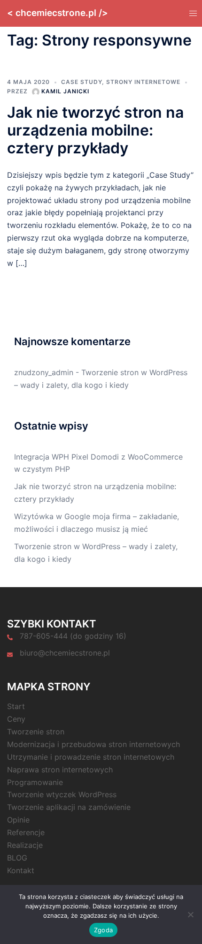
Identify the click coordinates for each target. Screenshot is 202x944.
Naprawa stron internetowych (60, 769)
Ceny (16, 719)
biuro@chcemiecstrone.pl (65, 652)
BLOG (17, 857)
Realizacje (25, 845)
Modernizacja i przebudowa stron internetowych (93, 744)
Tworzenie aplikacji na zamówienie (69, 807)
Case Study (81, 81)
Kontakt (20, 870)
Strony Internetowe (143, 81)
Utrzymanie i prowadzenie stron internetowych (90, 757)
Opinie (18, 819)
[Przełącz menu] (192, 13)
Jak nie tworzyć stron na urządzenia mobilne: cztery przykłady (95, 130)
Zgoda (103, 930)
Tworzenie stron (35, 731)
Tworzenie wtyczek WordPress (62, 794)
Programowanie (35, 782)
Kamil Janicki (65, 91)
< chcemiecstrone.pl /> (57, 13)
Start (16, 706)
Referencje (26, 832)
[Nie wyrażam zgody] (190, 914)
